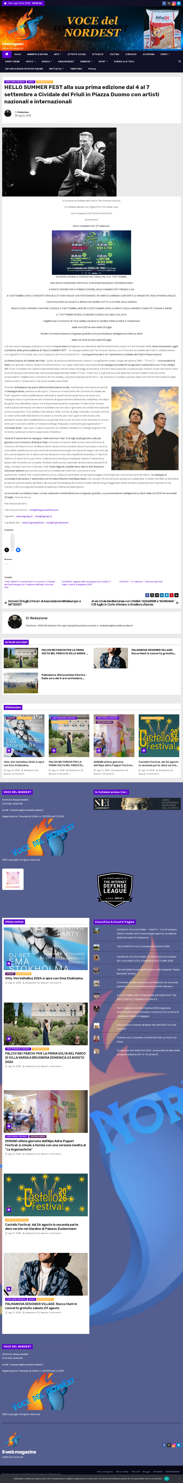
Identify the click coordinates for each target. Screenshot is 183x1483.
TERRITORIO (76, 68)
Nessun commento (14, 773)
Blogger (146, 1471)
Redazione (23, 112)
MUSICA (46, 61)
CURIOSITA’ (131, 54)
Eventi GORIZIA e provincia (107, 718)
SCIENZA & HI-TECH (124, 61)
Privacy (92, 68)
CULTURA (114, 54)
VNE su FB (135, 1471)
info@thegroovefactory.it (44, 510)
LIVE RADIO (158, 1471)
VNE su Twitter (122, 1471)
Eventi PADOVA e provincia (152, 718)
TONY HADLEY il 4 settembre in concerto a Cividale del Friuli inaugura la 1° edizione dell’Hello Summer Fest (29, 584)
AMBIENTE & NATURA (37, 54)
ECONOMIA (148, 54)
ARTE (57, 54)
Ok (166, 1478)
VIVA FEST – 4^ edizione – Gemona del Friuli (140, 581)
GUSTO (30, 61)
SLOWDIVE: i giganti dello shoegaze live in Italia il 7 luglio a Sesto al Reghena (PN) (86, 583)
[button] (180, 61)
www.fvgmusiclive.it (33, 522)
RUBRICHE (85, 61)
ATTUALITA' (11, 718)
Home (18, 54)
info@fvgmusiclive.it (57, 522)
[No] (179, 1478)
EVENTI (164, 54)
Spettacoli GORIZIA (104, 722)
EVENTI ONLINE (12, 61)
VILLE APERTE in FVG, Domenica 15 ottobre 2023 (143, 946)
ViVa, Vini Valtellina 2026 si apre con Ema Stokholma (24, 763)
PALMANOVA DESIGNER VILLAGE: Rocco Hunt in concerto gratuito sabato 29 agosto (153, 653)
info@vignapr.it (43, 516)
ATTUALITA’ (98, 54)
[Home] (6, 54)
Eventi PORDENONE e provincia (63, 718)
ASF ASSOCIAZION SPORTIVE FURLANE (24, 68)
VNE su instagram (105, 1471)
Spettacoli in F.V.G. (44, 82)
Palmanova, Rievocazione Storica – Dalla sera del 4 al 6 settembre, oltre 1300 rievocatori (64, 678)
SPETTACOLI (55, 68)
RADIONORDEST (66, 61)
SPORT (102, 61)
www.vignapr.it (24, 516)
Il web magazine (12, 44)
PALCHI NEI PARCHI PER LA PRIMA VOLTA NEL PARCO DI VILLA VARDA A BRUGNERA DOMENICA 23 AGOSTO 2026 (65, 655)
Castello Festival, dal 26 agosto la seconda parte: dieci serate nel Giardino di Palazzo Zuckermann (159, 767)
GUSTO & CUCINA (24, 718)
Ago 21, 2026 (13, 770)
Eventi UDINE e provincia (15, 82)
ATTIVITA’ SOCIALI (77, 54)
